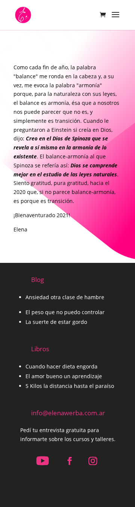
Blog (37, 279)
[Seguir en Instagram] (92, 461)
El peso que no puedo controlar (65, 312)
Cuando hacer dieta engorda (62, 366)
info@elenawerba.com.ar (68, 413)
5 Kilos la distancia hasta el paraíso (70, 385)
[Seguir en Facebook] (69, 461)
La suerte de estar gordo (56, 321)
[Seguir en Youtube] (42, 461)
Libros (40, 348)
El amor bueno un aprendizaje (64, 376)
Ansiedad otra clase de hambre (65, 297)
